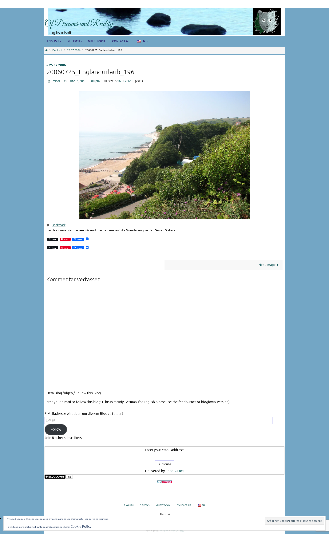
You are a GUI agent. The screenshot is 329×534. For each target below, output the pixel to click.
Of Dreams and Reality (79, 23)
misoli (57, 81)
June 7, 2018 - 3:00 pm (84, 81)
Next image (267, 265)
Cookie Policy (80, 526)
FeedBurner (175, 471)
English (129, 505)
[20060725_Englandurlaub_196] (164, 155)
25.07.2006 (74, 50)
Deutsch (57, 50)
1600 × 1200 (125, 81)
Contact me (184, 505)
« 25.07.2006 (56, 65)
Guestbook (163, 505)
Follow (55, 429)
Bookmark (58, 225)
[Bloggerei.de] (164, 481)
